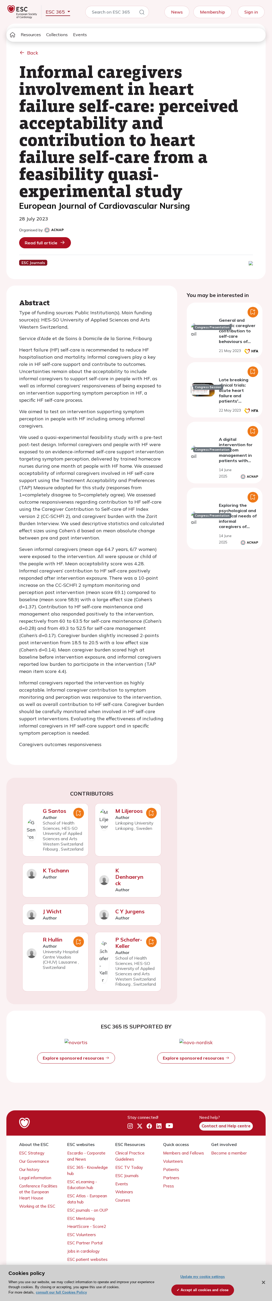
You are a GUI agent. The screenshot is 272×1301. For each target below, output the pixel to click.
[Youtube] (169, 1126)
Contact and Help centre (226, 1125)
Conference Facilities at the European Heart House (38, 1192)
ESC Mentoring (81, 1218)
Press (168, 1186)
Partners (171, 1177)
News (177, 12)
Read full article (41, 242)
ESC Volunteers (81, 1234)
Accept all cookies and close (205, 1290)
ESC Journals (127, 1175)
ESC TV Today (129, 1167)
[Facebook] (149, 1126)
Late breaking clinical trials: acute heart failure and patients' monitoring (233, 393)
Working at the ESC (37, 1206)
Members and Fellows (183, 1153)
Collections (57, 34)
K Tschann (56, 870)
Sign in (251, 12)
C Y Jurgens (129, 911)
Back (32, 53)
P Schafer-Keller (128, 942)
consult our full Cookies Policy (61, 1292)
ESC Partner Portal (85, 1242)
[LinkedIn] (159, 1126)
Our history (29, 1169)
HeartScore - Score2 (86, 1226)
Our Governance (34, 1161)
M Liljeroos (129, 811)
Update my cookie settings (202, 1277)
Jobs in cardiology (83, 1251)
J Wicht (52, 911)
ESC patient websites (87, 1259)
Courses (122, 1200)
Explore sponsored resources (74, 1058)
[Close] (263, 1282)
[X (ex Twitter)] (139, 1126)
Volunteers (173, 1161)
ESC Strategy (31, 1153)
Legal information (35, 1177)
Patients (171, 1169)
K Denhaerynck (129, 876)
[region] (136, 1283)
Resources (31, 34)
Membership (212, 12)
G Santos (54, 811)
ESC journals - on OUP (87, 1210)
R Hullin (52, 939)
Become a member (229, 1153)
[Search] (141, 13)
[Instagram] (130, 1126)
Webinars (124, 1191)
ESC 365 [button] (56, 12)
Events (80, 34)
